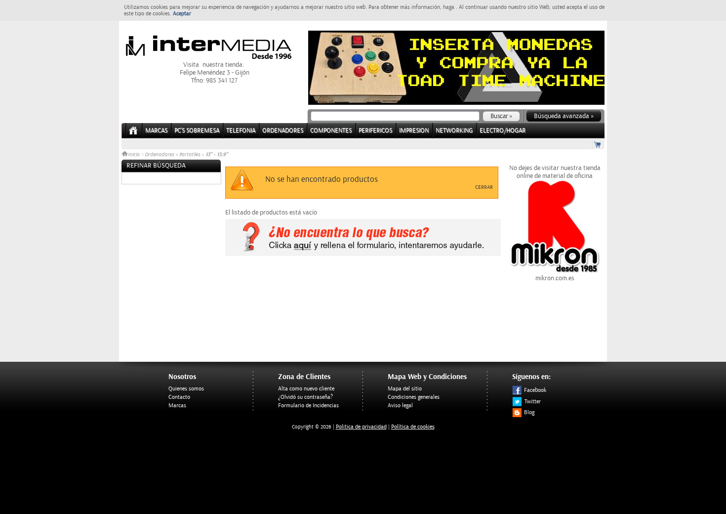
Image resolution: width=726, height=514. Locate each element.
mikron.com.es (554, 278)
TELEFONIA (240, 130)
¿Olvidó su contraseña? (305, 397)
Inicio (134, 155)
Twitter (532, 401)
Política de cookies (413, 427)
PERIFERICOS (375, 130)
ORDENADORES (282, 130)
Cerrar (484, 187)
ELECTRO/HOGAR (502, 130)
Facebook (535, 390)
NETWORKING (454, 130)
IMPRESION (414, 130)
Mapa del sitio (405, 389)
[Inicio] (133, 133)
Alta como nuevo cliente (306, 389)
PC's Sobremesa (196, 130)
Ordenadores (159, 155)
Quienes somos (186, 389)
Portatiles (189, 155)
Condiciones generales (414, 397)
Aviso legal (400, 405)
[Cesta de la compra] (598, 144)
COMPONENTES (331, 130)
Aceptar (182, 13)
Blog (529, 412)
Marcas (156, 130)
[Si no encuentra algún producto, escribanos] (363, 254)
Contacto (179, 397)
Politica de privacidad (361, 427)
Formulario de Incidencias (308, 405)
